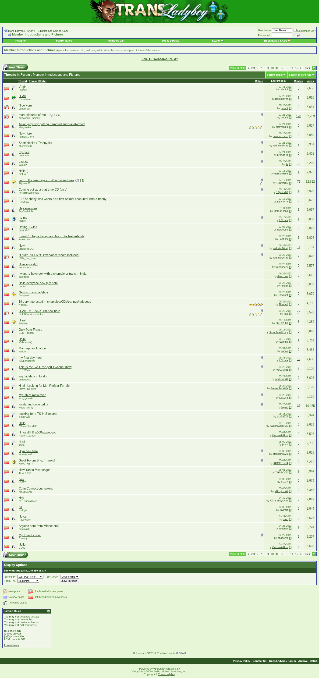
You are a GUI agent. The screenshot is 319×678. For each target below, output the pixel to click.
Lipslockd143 (26, 248)
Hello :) (23, 171)
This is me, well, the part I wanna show (45, 367)
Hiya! (22, 320)
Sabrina (283, 341)
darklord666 (281, 173)
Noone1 (23, 304)
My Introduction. (30, 535)
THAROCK (25, 473)
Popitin (22, 286)
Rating (259, 81)
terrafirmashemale (29, 192)
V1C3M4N (24, 370)
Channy (23, 538)
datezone (24, 276)
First (251, 68)
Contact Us (259, 661)
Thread (22, 81)
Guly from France (30, 329)
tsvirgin (23, 510)
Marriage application (32, 348)
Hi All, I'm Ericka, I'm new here (39, 311)
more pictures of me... (34, 115)
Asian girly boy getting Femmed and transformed (52, 124)
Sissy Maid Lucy (278, 332)
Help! (22, 339)
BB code (9, 630)
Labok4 (284, 89)
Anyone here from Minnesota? (39, 526)
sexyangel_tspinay (29, 118)
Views (310, 81)
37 (298, 406)
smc (285, 519)
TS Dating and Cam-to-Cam (52, 30)
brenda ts (24, 155)
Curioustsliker (280, 435)
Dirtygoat (24, 295)
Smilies (8, 633)
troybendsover (27, 360)
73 (298, 181)
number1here (26, 136)
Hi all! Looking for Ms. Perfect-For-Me (44, 385)
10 (272, 68)
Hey (21, 498)
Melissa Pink (281, 210)
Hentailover (281, 98)
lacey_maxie (26, 398)
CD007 (23, 547)
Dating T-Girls (28, 227)
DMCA (314, 661)
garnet (284, 108)
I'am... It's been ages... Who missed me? (46, 180)
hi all (22, 442)
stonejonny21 (26, 454)
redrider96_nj (280, 145)
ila (287, 164)
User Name (264, 30)
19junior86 (24, 183)
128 (298, 116)
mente (22, 220)
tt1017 (22, 482)
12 (281, 68)
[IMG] (7, 636)
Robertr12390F (27, 435)
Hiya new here (28, 451)
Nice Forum (26, 105)
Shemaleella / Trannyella (35, 143)
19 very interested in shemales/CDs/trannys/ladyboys (55, 301)
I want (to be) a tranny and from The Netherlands (51, 236)
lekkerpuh (24, 239)
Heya (22, 516)
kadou (284, 351)
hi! (20, 507)
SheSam (23, 323)
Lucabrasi (24, 108)
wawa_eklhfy (26, 407)
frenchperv (25, 267)
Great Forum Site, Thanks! (37, 460)
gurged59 (24, 230)
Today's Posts (170, 40)
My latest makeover (32, 395)
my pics (24, 152)
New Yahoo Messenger (34, 470)
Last (307, 68)
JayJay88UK (26, 211)
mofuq (22, 174)
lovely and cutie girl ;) (33, 404)
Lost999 (283, 239)
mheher (283, 528)
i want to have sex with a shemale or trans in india (52, 273)
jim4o (22, 445)
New (22, 245)
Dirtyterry (24, 202)
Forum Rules (64, 40)
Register (20, 40)
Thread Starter (37, 81)
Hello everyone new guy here (38, 283)
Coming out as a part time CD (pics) (43, 189)
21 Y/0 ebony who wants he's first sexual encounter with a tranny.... (64, 199)
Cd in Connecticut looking (36, 488)
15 (296, 68)
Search (216, 40)
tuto (286, 313)
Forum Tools (275, 74)
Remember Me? (306, 30)
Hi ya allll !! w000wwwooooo (37, 432)
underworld (25, 379)
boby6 (284, 117)
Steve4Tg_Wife (27, 388)
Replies (298, 81)
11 (298, 247)
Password (263, 35)
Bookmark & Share (276, 40)
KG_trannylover (28, 501)
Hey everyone (28, 208)
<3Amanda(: (25, 342)
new (21, 479)
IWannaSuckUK (28, 426)
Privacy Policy (241, 661)
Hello (22, 423)
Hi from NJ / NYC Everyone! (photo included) (49, 255)
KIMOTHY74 (26, 463)
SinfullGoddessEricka (31, 314)
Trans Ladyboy (166, 674)
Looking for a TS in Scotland (38, 413)
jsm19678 (24, 416)
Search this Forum (300, 74)
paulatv (23, 161)
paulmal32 (24, 529)
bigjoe (284, 407)
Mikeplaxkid (25, 491)
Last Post (277, 80)
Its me (23, 217)
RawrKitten (25, 519)
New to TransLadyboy (33, 292)
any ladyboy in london (33, 376)
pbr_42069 (282, 323)
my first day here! (31, 357)
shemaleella (25, 146)
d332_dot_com (27, 258)
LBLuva (283, 220)
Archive (303, 661)
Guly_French (26, 332)
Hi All (22, 96)
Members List (116, 40)
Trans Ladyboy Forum (20, 30)
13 (286, 68)
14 (291, 68)
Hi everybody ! (28, 264)
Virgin (22, 87)
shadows (283, 537)
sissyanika (25, 127)
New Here (25, 133)
